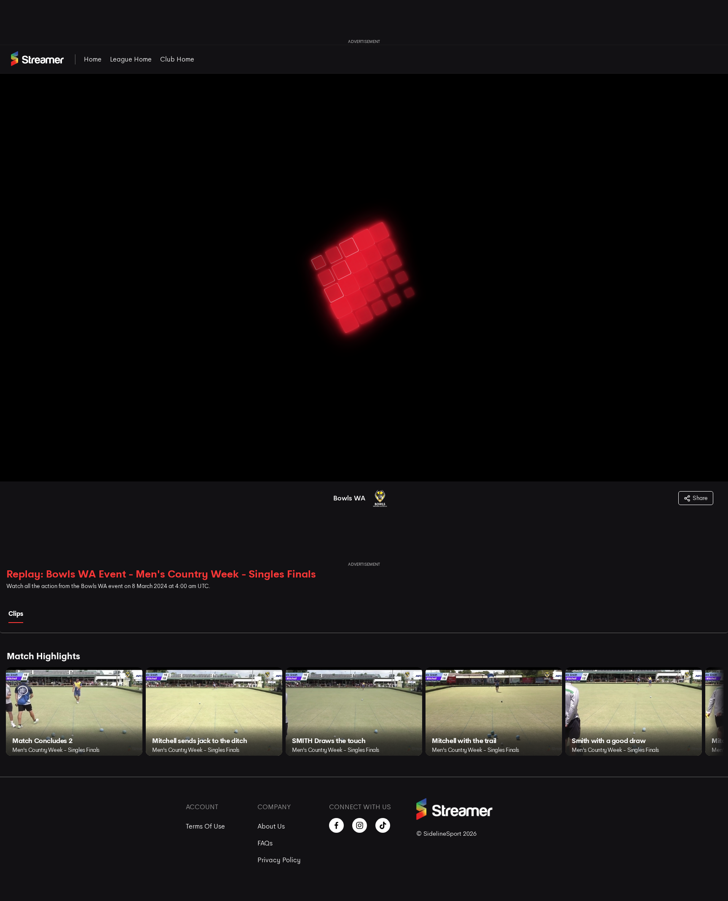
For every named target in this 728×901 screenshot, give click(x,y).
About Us (271, 826)
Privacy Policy (279, 860)
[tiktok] (382, 825)
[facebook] (336, 825)
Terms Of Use (205, 826)
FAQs (265, 843)
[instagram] (359, 825)
